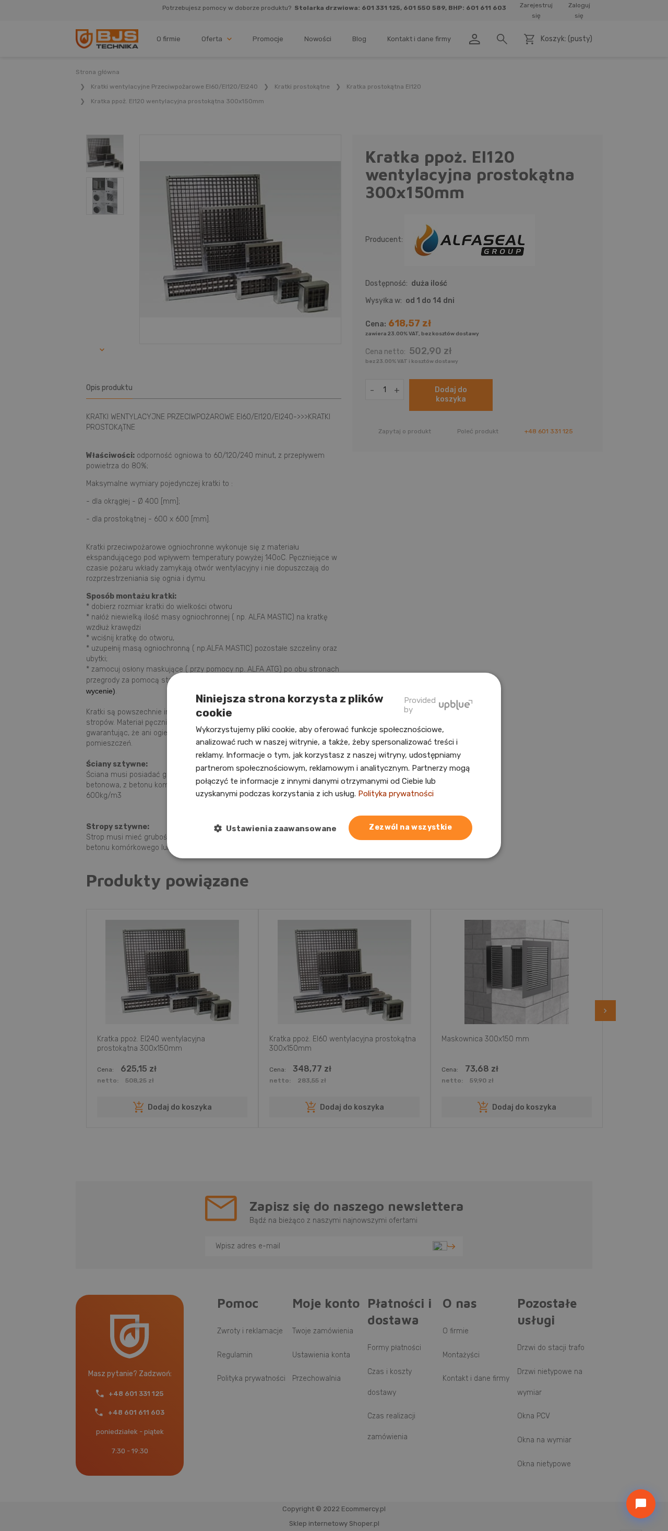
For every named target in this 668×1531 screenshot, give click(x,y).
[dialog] (334, 765)
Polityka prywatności (396, 793)
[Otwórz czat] (640, 1503)
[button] (279, 828)
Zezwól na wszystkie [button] (410, 827)
